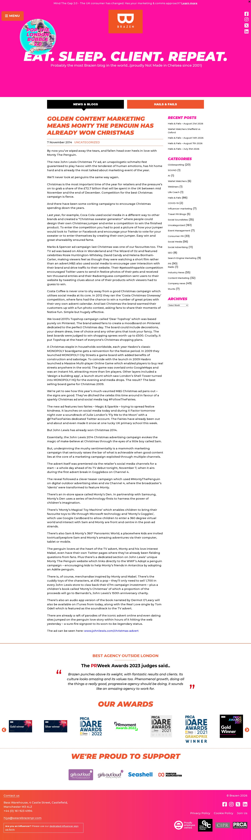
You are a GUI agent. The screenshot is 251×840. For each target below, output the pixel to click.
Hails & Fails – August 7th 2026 (185, 143)
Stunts (171, 289)
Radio (171, 267)
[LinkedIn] (246, 31)
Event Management (179, 230)
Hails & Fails (165, 104)
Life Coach (174, 192)
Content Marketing (178, 278)
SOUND (172, 170)
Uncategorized (87, 142)
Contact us (11, 795)
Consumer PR (176, 236)
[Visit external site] (81, 782)
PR (169, 263)
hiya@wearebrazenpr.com (23, 818)
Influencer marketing (180, 208)
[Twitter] (238, 804)
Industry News (176, 272)
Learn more (189, 3)
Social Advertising (178, 247)
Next (245, 729)
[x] (246, 25)
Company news (176, 283)
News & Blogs (85, 104)
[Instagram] (246, 19)
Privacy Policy (200, 813)
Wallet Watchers (177, 181)
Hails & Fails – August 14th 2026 (186, 137)
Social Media (175, 241)
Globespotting (176, 164)
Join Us (242, 813)
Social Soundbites (178, 219)
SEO (170, 252)
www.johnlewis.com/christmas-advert (111, 630)
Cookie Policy (223, 813)
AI (169, 175)
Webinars (173, 186)
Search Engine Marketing (182, 258)
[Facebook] (246, 14)
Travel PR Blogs (177, 214)
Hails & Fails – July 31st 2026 (183, 148)
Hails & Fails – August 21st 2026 (185, 123)
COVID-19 (173, 203)
